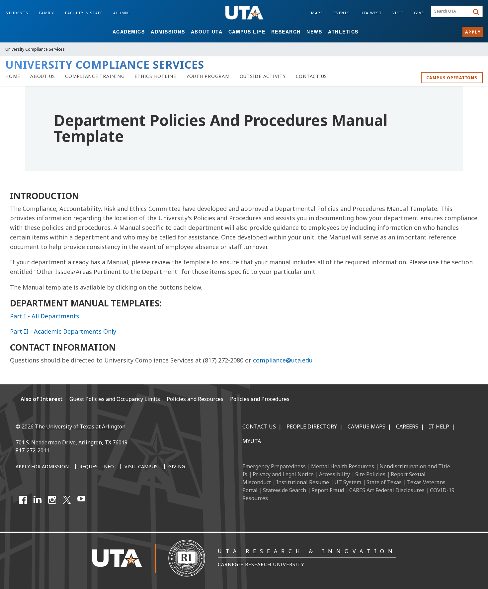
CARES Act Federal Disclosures (387, 490)
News (314, 31)
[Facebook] (23, 500)
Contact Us (259, 426)
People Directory (311, 426)
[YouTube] (81, 500)
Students (17, 12)
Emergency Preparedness (274, 466)
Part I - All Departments (44, 316)
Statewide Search (284, 490)
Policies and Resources (195, 399)
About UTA (207, 31)
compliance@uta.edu (283, 360)
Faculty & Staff (84, 12)
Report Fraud (327, 490)
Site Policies (370, 474)
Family (46, 12)
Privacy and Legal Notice (283, 474)
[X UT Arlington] (67, 500)
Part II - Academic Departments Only (63, 331)
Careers (407, 426)
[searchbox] (451, 11)
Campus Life (247, 31)
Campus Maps (366, 426)
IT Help (439, 426)
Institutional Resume (302, 482)
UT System (347, 482)
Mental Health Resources (342, 466)
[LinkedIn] (37, 500)
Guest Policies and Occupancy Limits (114, 399)
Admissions (168, 31)
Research (286, 31)
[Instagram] (52, 500)
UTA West (371, 12)
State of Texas (384, 482)
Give (419, 12)
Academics (129, 31)
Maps (317, 12)
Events (342, 12)
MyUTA (251, 441)
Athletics (343, 31)
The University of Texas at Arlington (80, 426)
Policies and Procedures (259, 399)
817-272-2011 (32, 450)
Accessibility (334, 474)
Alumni (121, 12)
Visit (397, 12)
